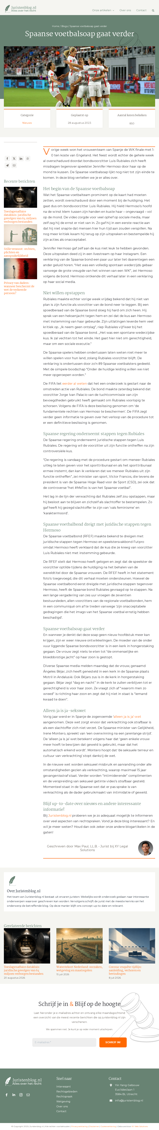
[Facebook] (7, 158)
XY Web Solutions (140, 1126)
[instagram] (21, 1095)
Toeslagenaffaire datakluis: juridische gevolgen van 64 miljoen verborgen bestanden (20, 216)
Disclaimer (94, 1126)
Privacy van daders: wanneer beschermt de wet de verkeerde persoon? (19, 288)
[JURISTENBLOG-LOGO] (20, 6)
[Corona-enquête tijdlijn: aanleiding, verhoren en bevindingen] (132, 946)
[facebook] (6, 1095)
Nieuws (27, 122)
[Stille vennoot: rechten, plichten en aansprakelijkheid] (20, 234)
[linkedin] (14, 1095)
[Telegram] (7, 165)
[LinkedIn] (21, 158)
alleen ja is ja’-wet (127, 716)
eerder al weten (74, 383)
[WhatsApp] (28, 158)
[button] (153, 10)
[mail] (28, 1095)
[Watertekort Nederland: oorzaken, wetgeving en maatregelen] (79, 946)
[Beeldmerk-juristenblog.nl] (12, 876)
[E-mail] (14, 165)
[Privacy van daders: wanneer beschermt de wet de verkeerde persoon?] (20, 268)
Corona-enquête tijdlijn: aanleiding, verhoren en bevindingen (125, 970)
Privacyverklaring (79, 1126)
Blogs (64, 26)
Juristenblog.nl (59, 815)
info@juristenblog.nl (129, 1100)
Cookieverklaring (108, 1126)
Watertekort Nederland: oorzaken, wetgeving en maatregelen (79, 969)
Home (55, 26)
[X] (14, 158)
